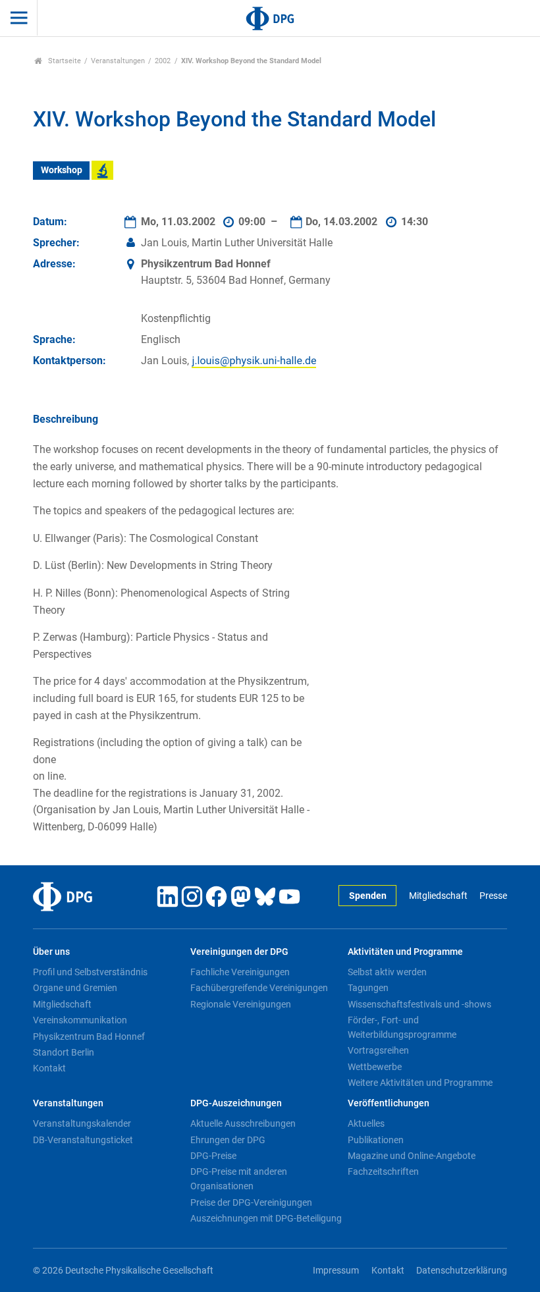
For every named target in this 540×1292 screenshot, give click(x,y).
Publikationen (376, 1140)
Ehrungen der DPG (227, 1140)
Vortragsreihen (378, 1050)
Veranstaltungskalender (82, 1123)
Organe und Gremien (75, 987)
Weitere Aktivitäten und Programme (420, 1082)
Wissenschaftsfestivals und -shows (419, 1004)
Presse (493, 896)
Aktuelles (366, 1123)
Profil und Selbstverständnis (90, 972)
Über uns (51, 951)
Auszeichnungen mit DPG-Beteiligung (266, 1218)
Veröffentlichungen (388, 1103)
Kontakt (49, 1068)
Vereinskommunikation (80, 1020)
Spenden (368, 896)
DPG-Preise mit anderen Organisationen (238, 1178)
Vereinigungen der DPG (239, 951)
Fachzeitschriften (383, 1171)
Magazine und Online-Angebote (411, 1155)
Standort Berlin (63, 1052)
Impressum (336, 1270)
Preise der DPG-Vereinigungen (251, 1202)
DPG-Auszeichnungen (236, 1103)
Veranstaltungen (118, 61)
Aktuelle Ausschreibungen (243, 1123)
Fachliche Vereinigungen (240, 972)
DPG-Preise (213, 1155)
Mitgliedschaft (438, 896)
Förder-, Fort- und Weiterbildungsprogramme (402, 1027)
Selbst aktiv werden (387, 972)
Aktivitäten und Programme (405, 951)
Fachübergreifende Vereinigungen (259, 987)
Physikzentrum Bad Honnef (89, 1036)
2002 (163, 61)
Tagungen (368, 987)
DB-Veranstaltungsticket (83, 1140)
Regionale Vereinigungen (240, 1004)
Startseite (63, 61)
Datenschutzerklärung (461, 1270)
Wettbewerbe (375, 1067)
